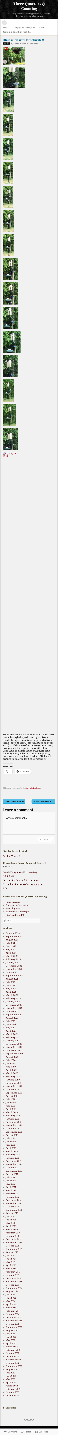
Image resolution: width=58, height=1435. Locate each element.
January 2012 (12, 1392)
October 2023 (13, 933)
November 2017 (14, 1164)
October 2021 (12, 1011)
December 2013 (14, 1317)
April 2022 (11, 992)
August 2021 (12, 1018)
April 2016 (11, 1226)
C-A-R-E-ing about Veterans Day (20, 872)
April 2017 (11, 1187)
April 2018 (11, 1148)
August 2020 (12, 1057)
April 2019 (11, 1109)
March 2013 (12, 1346)
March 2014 (12, 1307)
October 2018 (12, 1128)
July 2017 (10, 1177)
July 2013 (10, 1333)
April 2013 (11, 1343)
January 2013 (12, 1353)
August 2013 (12, 1330)
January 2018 (12, 1158)
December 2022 (14, 966)
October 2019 (12, 1089)
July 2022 (10, 982)
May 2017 (10, 1184)
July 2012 (10, 1373)
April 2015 (11, 1265)
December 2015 (13, 1239)
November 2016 (14, 1203)
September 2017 (14, 1171)
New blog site (13, 908)
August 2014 (12, 1291)
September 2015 (14, 1249)
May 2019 (10, 1106)
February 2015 (13, 1272)
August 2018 (12, 1135)
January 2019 (12, 1119)
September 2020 (14, 1054)
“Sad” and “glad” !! (15, 915)
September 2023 (14, 936)
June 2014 (11, 1298)
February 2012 (13, 1389)
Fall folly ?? (8, 876)
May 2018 (10, 1145)
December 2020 (14, 1044)
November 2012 (14, 1360)
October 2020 (13, 1050)
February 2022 (13, 998)
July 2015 (10, 1255)
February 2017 (13, 1193)
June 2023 (11, 946)
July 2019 (10, 1099)
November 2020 (14, 1047)
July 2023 (10, 943)
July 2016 (10, 1216)
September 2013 (14, 1327)
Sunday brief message (17, 911)
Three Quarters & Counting (29, 6)
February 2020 (13, 1076)
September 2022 (14, 975)
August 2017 (12, 1174)
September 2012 (14, 1366)
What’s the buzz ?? (14, 801)
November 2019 (14, 1086)
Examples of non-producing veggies (22, 884)
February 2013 (13, 1350)
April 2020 (11, 1070)
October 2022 (13, 972)
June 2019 (11, 1102)
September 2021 (14, 1014)
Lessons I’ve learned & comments (21, 880)
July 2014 (10, 1294)
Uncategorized (33, 787)
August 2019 (12, 1096)
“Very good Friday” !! (24, 27)
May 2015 (10, 1262)
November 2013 (14, 1320)
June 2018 (11, 1141)
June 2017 (11, 1180)
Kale (5, 888)
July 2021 (10, 1021)
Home (5, 27)
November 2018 (14, 1125)
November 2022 (14, 969)
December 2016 (14, 1200)
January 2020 (13, 1080)
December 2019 (14, 1083)
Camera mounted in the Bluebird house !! (44, 801)
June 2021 (11, 1024)
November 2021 (14, 1008)
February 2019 (13, 1115)
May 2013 (10, 1340)
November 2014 (14, 1281)
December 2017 (13, 1161)
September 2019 (14, 1093)
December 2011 (13, 1395)
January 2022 (13, 1001)
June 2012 (11, 1376)
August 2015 (12, 1252)
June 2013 (11, 1337)
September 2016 (14, 1210)
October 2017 (12, 1167)
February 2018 (13, 1154)
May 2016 (10, 1223)
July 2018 (10, 1138)
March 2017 (12, 1190)
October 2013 (12, 1324)
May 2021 (10, 1027)
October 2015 (12, 1246)
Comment (45, 839)
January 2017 (12, 1197)
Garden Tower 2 (11, 856)
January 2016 (12, 1236)
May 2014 (10, 1301)
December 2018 (14, 1122)
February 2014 (13, 1311)
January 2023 (13, 962)
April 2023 (11, 953)
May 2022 (11, 988)
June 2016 (11, 1220)
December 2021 (14, 1005)
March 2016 (12, 1229)
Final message (13, 902)
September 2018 (14, 1132)
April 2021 (11, 1031)
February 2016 (13, 1233)
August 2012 (12, 1369)
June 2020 (11, 1063)
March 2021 (12, 1034)
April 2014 (11, 1304)
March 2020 (12, 1073)
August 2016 (12, 1213)
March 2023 (12, 956)
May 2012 (10, 1379)
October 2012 (12, 1363)
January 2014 (12, 1314)
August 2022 (12, 979)
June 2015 (11, 1259)
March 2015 (12, 1268)
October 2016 (12, 1207)
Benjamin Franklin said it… (17, 31)
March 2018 (12, 1151)
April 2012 (11, 1382)
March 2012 (12, 1386)
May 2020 (11, 1067)
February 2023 (13, 959)
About (42, 27)
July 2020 (11, 1060)
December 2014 (13, 1278)
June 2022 (11, 985)
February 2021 (13, 1037)
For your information (17, 905)
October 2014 (12, 1285)
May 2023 (11, 949)
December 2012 (14, 1356)
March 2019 (12, 1112)
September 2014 (14, 1288)
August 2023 (12, 940)
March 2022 (12, 995)
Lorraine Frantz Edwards (26, 43)
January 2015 (12, 1275)
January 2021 (12, 1040)
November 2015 (14, 1242)
